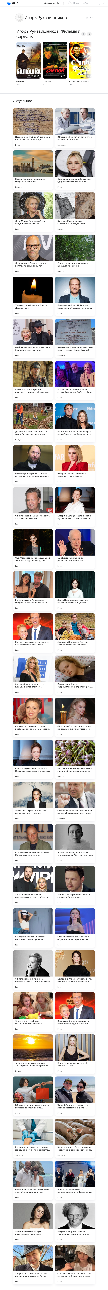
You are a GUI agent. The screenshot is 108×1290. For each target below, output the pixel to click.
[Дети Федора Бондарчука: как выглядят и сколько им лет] (33, 254)
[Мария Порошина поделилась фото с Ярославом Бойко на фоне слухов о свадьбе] (75, 380)
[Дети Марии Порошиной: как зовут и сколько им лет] (33, 212)
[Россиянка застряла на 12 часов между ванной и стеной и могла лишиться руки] (33, 1138)
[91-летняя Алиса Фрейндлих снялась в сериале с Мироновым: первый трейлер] (33, 380)
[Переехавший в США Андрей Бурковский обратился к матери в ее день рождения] (75, 296)
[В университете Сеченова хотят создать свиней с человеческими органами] (75, 1138)
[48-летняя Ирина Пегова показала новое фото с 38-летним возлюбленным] (33, 885)
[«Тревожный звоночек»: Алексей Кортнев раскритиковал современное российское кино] (33, 843)
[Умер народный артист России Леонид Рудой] (33, 296)
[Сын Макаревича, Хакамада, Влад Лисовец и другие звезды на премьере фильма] (33, 549)
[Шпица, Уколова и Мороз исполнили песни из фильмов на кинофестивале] (75, 1180)
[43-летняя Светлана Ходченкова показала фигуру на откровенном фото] (75, 717)
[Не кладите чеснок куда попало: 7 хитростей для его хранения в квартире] (75, 759)
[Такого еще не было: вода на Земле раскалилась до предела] (33, 1054)
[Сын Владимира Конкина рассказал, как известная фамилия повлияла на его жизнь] (75, 549)
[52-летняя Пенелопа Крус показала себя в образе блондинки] (33, 1222)
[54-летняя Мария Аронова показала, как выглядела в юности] (33, 970)
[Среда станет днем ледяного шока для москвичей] (75, 254)
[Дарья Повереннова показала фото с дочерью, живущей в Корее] (75, 591)
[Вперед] (89, 34)
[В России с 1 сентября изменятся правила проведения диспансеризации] (75, 128)
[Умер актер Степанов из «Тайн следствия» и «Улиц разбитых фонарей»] (33, 1264)
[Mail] (9, 3)
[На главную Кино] (14, 3)
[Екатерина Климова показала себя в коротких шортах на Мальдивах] (33, 928)
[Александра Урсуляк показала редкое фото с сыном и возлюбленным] (33, 801)
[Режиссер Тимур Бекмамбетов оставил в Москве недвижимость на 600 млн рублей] (33, 465)
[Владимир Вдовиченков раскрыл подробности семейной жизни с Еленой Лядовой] (75, 422)
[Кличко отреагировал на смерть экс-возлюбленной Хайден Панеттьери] (33, 633)
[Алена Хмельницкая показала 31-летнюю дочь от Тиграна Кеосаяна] (75, 843)
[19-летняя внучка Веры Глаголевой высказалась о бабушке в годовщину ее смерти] (33, 1012)
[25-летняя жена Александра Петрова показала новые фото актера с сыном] (33, 591)
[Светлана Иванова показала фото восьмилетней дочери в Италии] (75, 1264)
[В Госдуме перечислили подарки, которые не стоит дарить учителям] (33, 1096)
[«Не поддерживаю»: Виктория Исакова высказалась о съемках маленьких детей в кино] (33, 759)
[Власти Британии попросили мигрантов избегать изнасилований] (33, 170)
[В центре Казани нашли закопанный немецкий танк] (75, 212)
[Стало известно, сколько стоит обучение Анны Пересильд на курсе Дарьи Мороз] (75, 928)
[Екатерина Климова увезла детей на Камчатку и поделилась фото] (75, 970)
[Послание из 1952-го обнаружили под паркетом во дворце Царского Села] (33, 128)
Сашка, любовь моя (79, 81)
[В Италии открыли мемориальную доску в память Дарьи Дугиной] (75, 338)
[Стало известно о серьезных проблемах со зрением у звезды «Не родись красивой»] (33, 717)
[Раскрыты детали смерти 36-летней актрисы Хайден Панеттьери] (75, 465)
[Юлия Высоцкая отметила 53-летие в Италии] (75, 1054)
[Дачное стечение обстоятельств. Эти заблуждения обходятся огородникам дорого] (33, 422)
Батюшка (21, 81)
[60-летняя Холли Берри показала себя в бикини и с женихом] (33, 1180)
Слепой (47, 81)
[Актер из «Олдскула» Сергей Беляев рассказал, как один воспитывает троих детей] (75, 633)
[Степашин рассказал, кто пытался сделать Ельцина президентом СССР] (75, 801)
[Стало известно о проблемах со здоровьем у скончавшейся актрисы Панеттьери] (75, 170)
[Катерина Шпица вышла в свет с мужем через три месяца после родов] (75, 507)
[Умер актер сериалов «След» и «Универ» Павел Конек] (75, 885)
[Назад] (83, 34)
